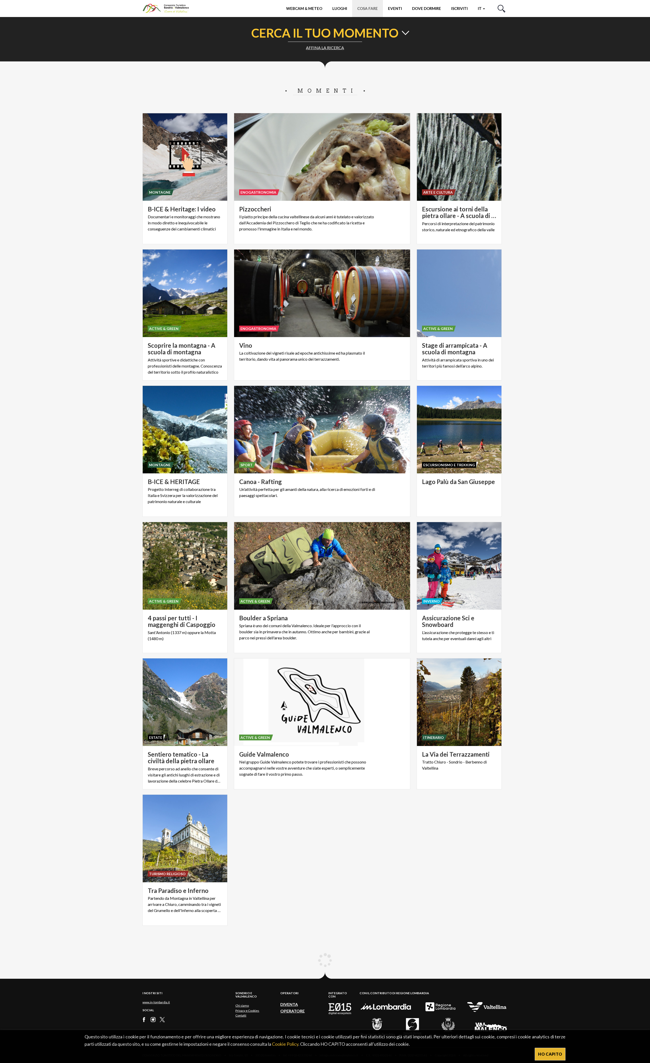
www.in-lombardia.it (156, 1002)
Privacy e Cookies (247, 1010)
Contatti (240, 1015)
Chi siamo (242, 1005)
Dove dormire (426, 8)
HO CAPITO (550, 1054)
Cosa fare (367, 8)
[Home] (168, 8)
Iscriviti (459, 8)
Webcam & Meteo (304, 8)
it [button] (480, 8)
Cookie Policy (285, 1044)
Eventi (395, 8)
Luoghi (339, 8)
